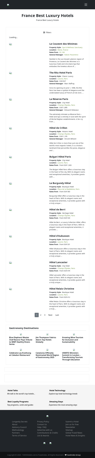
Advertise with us (44, 430)
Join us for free (72, 424)
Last (57, 315)
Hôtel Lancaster (58, 262)
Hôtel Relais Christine (61, 288)
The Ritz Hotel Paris (60, 72)
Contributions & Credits (47, 432)
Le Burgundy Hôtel (60, 183)
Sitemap (69, 430)
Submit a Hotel (72, 421)
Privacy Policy (43, 421)
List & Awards (43, 435)
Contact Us (42, 424)
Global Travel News (74, 432)
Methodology (18, 430)
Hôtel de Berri (57, 209)
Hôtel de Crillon (58, 127)
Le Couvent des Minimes (63, 43)
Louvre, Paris (63, 79)
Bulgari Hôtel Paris (60, 156)
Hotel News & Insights (75, 435)
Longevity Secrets (19, 421)
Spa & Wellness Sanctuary (72, 47)
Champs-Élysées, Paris (66, 105)
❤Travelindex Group (73, 455)
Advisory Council (19, 427)
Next (50, 315)
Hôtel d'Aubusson (59, 235)
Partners (16, 432)
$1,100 (62, 52)
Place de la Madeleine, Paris (68, 189)
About (14, 424)
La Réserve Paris (58, 99)
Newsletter (70, 427)
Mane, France (63, 50)
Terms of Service (19, 435)
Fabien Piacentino (71, 55)
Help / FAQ (41, 427)
